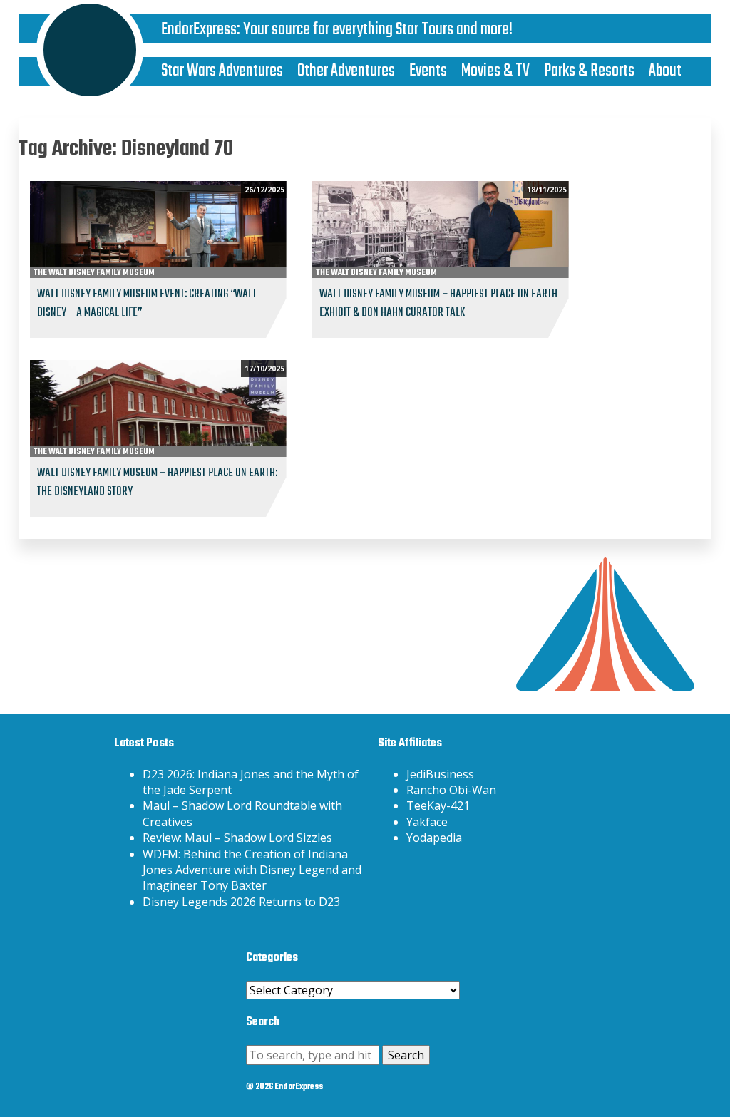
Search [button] (406, 1055)
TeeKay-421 (438, 805)
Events (428, 71)
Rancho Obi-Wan (451, 790)
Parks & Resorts (589, 71)
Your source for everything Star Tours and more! (378, 29)
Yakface (427, 822)
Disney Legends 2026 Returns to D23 (241, 902)
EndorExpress (199, 29)
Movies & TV (495, 71)
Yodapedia (434, 837)
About (665, 71)
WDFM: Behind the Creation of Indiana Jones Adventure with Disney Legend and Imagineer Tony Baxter (252, 870)
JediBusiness (440, 774)
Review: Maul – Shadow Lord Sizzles (237, 837)
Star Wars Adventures (222, 71)
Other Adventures (346, 71)
